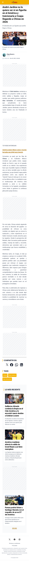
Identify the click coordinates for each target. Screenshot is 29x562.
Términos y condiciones (14, 543)
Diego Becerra (10, 54)
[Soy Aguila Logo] (14, 2)
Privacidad (14, 545)
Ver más (14, 528)
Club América (12, 375)
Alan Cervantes (7, 379)
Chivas (5, 375)
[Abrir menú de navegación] (2, 2)
